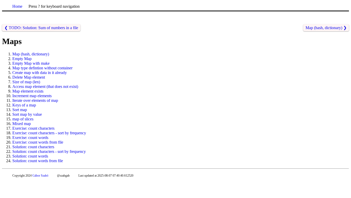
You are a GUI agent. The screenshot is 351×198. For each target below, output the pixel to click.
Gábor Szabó (40, 175)
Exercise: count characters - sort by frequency (49, 133)
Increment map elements (32, 96)
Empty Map (22, 58)
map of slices (22, 119)
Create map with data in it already (39, 72)
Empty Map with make (31, 63)
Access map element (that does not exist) (45, 86)
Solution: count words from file (37, 161)
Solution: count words (30, 156)
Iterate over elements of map (35, 100)
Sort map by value (27, 114)
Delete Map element (28, 77)
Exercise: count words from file (37, 142)
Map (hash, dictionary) (30, 54)
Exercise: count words (30, 137)
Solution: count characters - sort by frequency (49, 151)
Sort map (19, 110)
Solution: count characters (33, 147)
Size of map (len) (26, 82)
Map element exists (27, 91)
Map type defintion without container (42, 68)
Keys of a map (24, 105)
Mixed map (21, 123)
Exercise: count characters (33, 128)
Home (17, 6)
